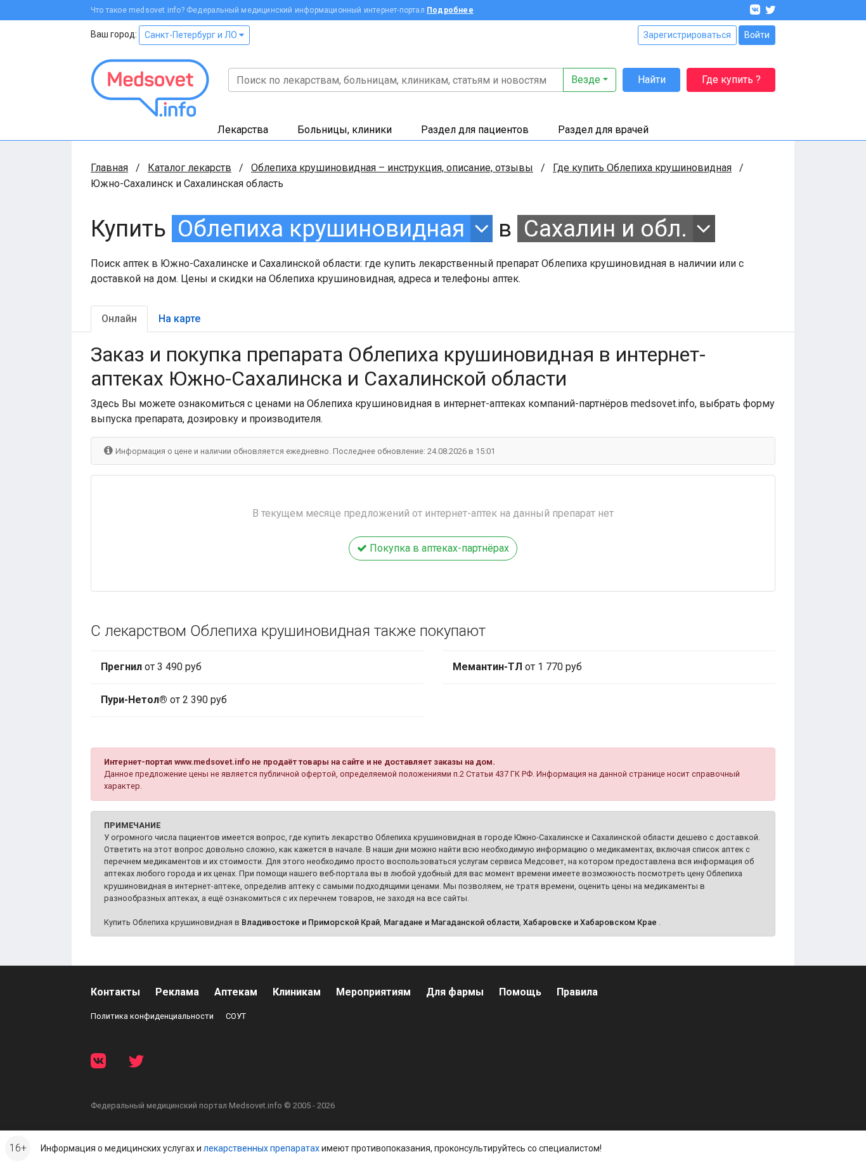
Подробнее (450, 10)
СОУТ (236, 1016)
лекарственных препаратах (262, 1148)
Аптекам (235, 992)
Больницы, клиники (344, 130)
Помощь (520, 992)
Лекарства (242, 130)
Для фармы (455, 992)
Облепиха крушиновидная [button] (321, 228)
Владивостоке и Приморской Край (311, 922)
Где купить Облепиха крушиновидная (642, 168)
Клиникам (297, 992)
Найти (652, 80)
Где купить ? (731, 80)
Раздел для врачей (603, 130)
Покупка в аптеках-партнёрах (438, 548)
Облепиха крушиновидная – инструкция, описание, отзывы (392, 168)
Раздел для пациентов (475, 130)
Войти (757, 35)
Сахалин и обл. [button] (605, 228)
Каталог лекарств (189, 168)
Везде (585, 80)
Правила (577, 992)
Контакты (115, 992)
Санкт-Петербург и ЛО (192, 35)
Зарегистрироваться (687, 35)
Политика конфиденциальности (152, 1016)
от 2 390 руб (164, 700)
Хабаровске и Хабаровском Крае (590, 922)
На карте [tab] (179, 319)
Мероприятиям (373, 992)
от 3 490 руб (151, 667)
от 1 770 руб (517, 667)
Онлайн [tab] (119, 319)
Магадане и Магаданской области (451, 922)
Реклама (177, 992)
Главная (109, 168)
